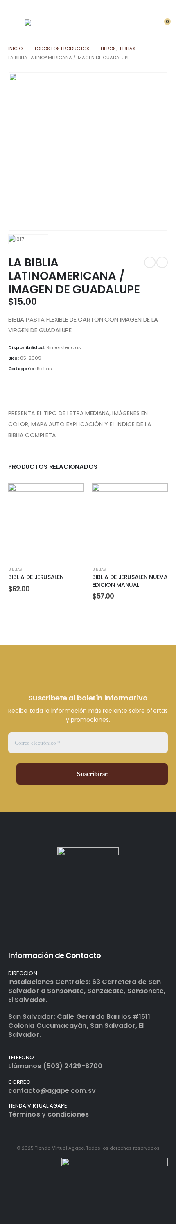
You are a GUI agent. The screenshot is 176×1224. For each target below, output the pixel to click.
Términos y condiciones (48, 1114)
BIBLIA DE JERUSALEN (35, 577)
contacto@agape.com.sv (52, 1090)
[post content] (46, 521)
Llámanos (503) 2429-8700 (55, 1066)
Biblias (44, 368)
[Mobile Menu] (15, 25)
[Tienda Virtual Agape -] (51, 27)
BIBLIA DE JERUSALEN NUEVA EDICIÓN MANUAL (129, 581)
